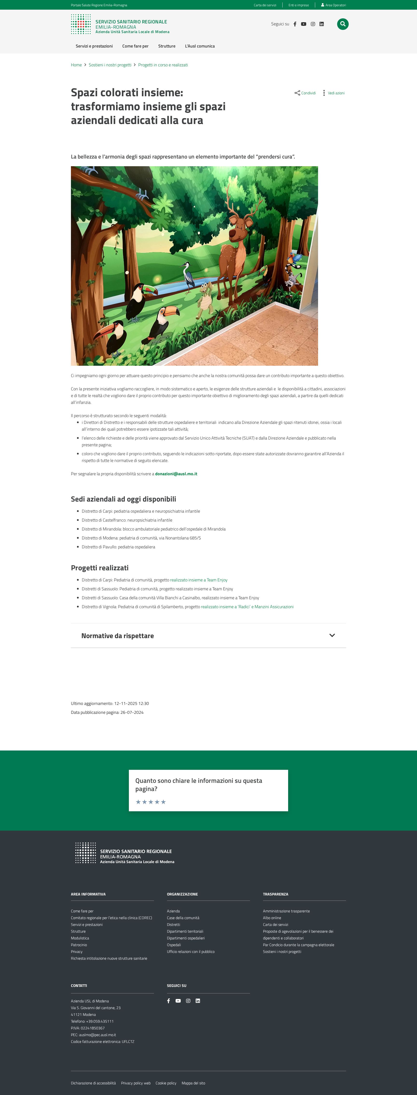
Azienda (173, 911)
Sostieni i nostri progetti (282, 951)
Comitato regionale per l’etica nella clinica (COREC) (111, 918)
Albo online (272, 918)
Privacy (77, 951)
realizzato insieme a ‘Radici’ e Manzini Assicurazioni (247, 606)
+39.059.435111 (99, 1021)
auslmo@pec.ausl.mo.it (97, 1035)
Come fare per (82, 911)
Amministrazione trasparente (286, 911)
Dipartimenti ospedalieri (186, 938)
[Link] (122, 24)
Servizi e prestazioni (87, 924)
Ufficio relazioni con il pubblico (191, 951)
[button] (343, 24)
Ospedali (174, 945)
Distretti (173, 924)
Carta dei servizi (275, 924)
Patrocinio (79, 945)
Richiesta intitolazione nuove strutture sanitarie (109, 958)
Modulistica (80, 938)
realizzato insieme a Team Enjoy (199, 580)
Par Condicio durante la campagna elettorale (298, 945)
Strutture (78, 931)
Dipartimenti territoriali (185, 931)
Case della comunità (183, 918)
